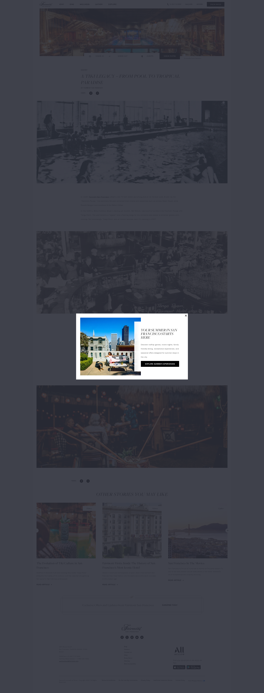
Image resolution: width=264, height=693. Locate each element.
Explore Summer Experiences (160, 364)
